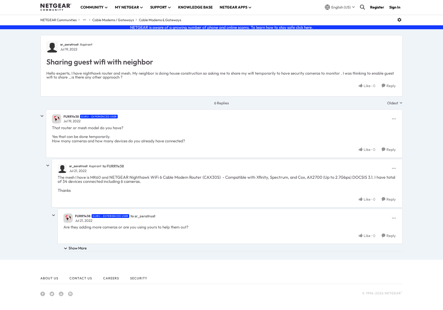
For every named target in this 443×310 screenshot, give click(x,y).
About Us (49, 278)
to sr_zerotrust (142, 216)
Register (377, 7)
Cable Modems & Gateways (160, 20)
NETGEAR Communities (58, 20)
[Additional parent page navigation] (84, 20)
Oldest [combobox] (395, 103)
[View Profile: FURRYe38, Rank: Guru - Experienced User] (56, 118)
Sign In (394, 7)
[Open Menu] (399, 20)
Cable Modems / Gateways (113, 20)
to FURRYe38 (113, 166)
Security (138, 278)
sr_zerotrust (69, 44)
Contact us (80, 278)
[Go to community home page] (55, 7)
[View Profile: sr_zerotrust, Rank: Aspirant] (52, 47)
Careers (111, 278)
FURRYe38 (71, 116)
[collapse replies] (42, 116)
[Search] (362, 7)
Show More (78, 248)
